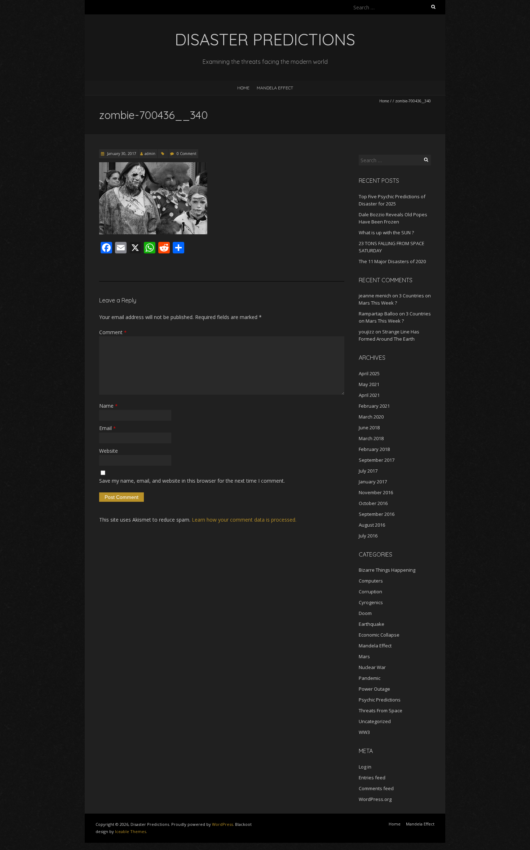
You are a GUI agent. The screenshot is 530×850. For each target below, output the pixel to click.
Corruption (370, 591)
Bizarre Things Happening (387, 570)
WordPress (222, 824)
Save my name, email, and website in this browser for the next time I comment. (192, 480)
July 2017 (368, 471)
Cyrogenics (371, 602)
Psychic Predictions (380, 699)
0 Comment (186, 153)
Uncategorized (375, 721)
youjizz (366, 331)
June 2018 (369, 427)
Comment (113, 332)
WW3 (364, 732)
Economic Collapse (379, 635)
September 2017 (376, 460)
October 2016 (373, 503)
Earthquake (371, 624)
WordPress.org (375, 799)
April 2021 (369, 395)
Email (107, 428)
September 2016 (376, 514)
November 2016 (376, 492)
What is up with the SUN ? (386, 232)
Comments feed (376, 788)
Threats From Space (380, 710)
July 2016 (368, 535)
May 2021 (369, 384)
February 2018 (374, 449)
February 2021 (374, 406)
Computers (371, 580)
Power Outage (374, 689)
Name (108, 405)
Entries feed (372, 777)
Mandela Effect (275, 87)
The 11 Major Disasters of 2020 (392, 261)
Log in (365, 766)
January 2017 (373, 481)
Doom (365, 613)
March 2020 (371, 416)
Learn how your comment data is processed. (244, 519)
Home (243, 87)
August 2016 (372, 525)
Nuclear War (372, 667)
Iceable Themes (130, 831)
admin (150, 153)
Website (108, 450)
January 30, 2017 (121, 153)
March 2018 (371, 438)
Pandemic (369, 678)
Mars (364, 656)
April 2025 (369, 373)
